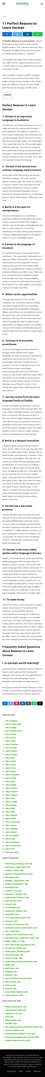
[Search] (41, 3)
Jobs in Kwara (10, 778)
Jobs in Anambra (12, 835)
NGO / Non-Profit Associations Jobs (20, 944)
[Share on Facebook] (7, 34)
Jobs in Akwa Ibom (13, 845)
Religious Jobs (11, 971)
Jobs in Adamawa (12, 842)
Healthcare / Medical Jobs (16, 911)
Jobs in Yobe (10, 741)
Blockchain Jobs (11, 877)
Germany (6, 524)
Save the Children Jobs (14, 1030)
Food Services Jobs (13, 901)
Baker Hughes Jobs (13, 1020)
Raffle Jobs (10, 965)
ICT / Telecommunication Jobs (17, 917)
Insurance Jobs (11, 921)
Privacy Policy (11, 1071)
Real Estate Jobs (12, 968)
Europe (38, 580)
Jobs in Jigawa (11, 795)
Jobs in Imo (10, 798)
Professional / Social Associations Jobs (21, 961)
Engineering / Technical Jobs (17, 897)
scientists (36, 125)
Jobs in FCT (10, 849)
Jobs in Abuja (10, 727)
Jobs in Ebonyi (11, 815)
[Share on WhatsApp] (38, 34)
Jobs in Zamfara (11, 744)
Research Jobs (11, 975)
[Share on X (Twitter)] (17, 34)
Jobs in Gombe (11, 801)
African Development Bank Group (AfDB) (22, 1037)
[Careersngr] (22, 4)
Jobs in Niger (10, 771)
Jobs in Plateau (11, 754)
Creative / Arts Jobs (13, 890)
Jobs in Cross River (13, 822)
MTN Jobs (9, 1017)
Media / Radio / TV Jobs (15, 941)
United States (28, 623)
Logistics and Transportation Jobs (19, 934)
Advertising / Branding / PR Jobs (18, 863)
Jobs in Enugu (11, 805)
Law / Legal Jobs (12, 931)
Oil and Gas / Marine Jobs (15, 948)
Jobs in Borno (10, 734)
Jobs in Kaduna (11, 791)
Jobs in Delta (10, 818)
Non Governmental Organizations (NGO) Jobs (24, 1027)
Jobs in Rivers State (13, 731)
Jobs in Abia (10, 839)
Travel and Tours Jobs (14, 995)
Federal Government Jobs (16, 1006)
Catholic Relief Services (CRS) (17, 1040)
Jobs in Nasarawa (12, 774)
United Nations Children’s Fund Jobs (20, 1033)
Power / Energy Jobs (13, 958)
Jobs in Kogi (10, 781)
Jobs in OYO (10, 758)
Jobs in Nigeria (11, 721)
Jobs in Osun (10, 768)
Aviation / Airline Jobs (14, 870)
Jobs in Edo (10, 812)
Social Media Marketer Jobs (16, 992)
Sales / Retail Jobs (13, 982)
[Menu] (3, 3)
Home (4, 16)
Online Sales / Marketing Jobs (17, 951)
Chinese (14, 62)
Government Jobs (12, 907)
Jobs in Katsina (11, 788)
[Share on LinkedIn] (28, 34)
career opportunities (14, 78)
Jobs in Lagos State (13, 724)
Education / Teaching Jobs (16, 894)
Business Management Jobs (16, 884)
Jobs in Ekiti (10, 808)
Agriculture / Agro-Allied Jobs (17, 867)
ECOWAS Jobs (11, 1023)
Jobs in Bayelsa (11, 828)
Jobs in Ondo (10, 761)
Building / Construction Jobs (17, 880)
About (21, 1071)
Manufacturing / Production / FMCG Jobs (22, 938)
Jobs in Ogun (10, 764)
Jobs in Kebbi (10, 785)
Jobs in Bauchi (11, 832)
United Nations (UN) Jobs (15, 1010)
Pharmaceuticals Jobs (14, 955)
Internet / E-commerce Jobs (16, 924)
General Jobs (10, 904)
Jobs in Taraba (11, 747)
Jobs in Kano (10, 737)
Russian (37, 62)
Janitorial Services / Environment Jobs (21, 928)
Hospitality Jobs (12, 914)
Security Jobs (10, 988)
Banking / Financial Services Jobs (19, 874)
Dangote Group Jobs (13, 1013)
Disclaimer (37, 1071)
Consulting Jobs (11, 887)
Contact (28, 1071)
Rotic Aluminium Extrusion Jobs (18, 978)
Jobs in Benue (11, 825)
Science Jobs (10, 985)
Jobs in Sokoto (11, 751)
